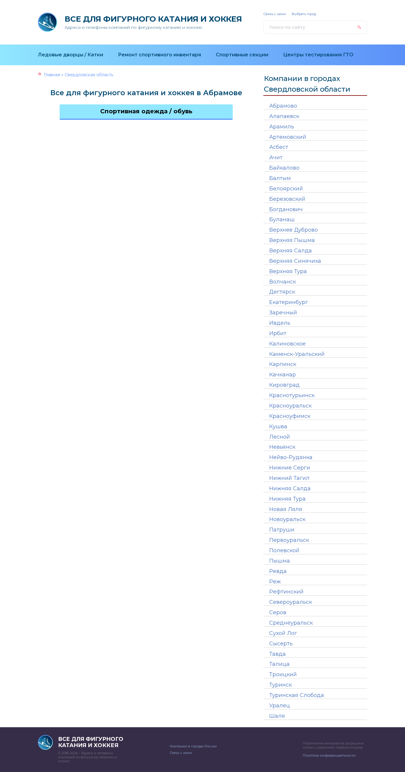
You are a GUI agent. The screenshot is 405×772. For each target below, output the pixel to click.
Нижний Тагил (289, 478)
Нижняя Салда (290, 488)
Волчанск (282, 281)
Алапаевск (284, 116)
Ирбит (277, 333)
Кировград (284, 385)
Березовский (287, 199)
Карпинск (282, 364)
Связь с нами (274, 14)
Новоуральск (287, 519)
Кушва (278, 426)
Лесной (279, 437)
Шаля (277, 716)
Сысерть (281, 643)
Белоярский (286, 188)
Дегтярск (282, 292)
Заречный (283, 312)
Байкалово (284, 168)
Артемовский (287, 137)
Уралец (279, 705)
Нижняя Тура (287, 499)
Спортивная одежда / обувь (146, 111)
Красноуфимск (289, 416)
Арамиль (281, 126)
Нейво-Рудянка (290, 457)
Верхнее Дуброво (293, 230)
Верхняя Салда (290, 250)
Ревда (278, 571)
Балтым (280, 178)
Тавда (277, 654)
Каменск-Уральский (297, 354)
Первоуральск (289, 540)
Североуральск (290, 602)
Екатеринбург (288, 302)
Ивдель (279, 323)
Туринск (280, 685)
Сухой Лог (283, 633)
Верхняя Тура (288, 271)
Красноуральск (290, 405)
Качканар (282, 374)
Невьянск (282, 447)
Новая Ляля (285, 509)
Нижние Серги (289, 467)
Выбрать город (304, 14)
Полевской (284, 550)
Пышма (279, 561)
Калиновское (287, 343)
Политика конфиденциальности (329, 755)
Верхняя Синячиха (295, 261)
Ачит (276, 157)
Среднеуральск (291, 623)
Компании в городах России (193, 746)
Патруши (281, 529)
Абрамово (283, 106)
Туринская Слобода (296, 695)
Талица (279, 664)
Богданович (286, 209)
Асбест (278, 147)
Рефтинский (286, 591)
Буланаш (282, 219)
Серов (277, 612)
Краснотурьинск (292, 395)
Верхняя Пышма (292, 240)
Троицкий (283, 674)
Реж (275, 581)
